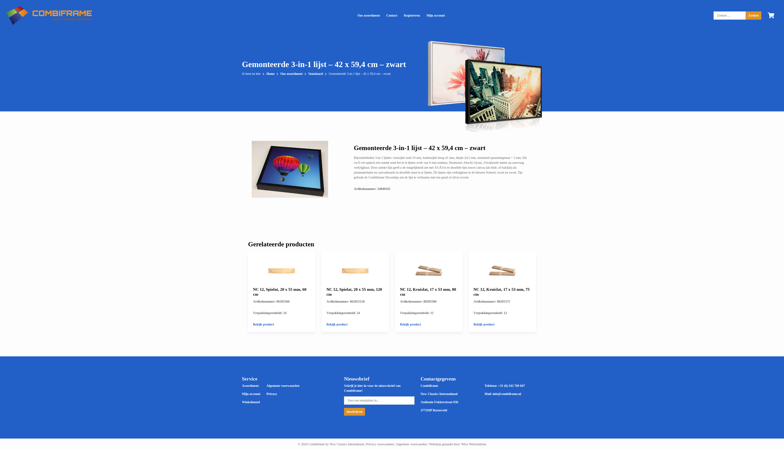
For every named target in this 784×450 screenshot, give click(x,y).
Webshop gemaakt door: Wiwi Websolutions (457, 444)
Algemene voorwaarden (283, 385)
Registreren (412, 15)
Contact (391, 15)
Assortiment (250, 385)
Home (270, 73)
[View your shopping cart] (771, 16)
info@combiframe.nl (507, 394)
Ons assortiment (368, 15)
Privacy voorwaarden (380, 444)
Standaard (315, 73)
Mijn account (436, 15)
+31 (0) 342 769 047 (511, 385)
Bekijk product (263, 324)
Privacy (271, 394)
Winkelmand (251, 402)
